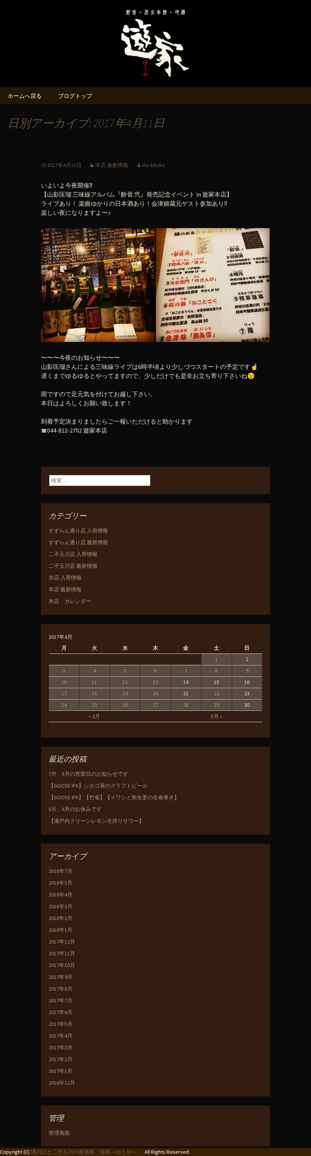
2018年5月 (60, 882)
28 (185, 704)
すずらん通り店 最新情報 (78, 542)
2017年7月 (60, 1000)
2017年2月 (60, 1059)
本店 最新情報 (111, 165)
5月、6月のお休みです (75, 809)
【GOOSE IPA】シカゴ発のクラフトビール (98, 785)
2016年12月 (62, 1082)
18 (94, 693)
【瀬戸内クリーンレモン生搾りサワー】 (96, 820)
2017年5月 (60, 1024)
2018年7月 (60, 871)
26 (125, 704)
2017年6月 (60, 1012)
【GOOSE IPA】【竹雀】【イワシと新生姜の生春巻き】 (114, 797)
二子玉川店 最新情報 (73, 565)
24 (64, 704)
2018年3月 (60, 906)
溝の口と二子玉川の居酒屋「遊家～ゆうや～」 (86, 1151)
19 (125, 693)
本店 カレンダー (70, 601)
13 (155, 682)
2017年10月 (62, 965)
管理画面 (59, 1132)
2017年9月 (60, 976)
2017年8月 (60, 988)
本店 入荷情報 (65, 577)
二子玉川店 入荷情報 (73, 554)
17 (64, 693)
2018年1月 (60, 929)
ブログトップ (75, 95)
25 (94, 704)
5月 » (216, 716)
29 (216, 704)
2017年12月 (62, 941)
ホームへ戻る (25, 95)
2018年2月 (60, 918)
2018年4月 (60, 894)
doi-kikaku (153, 165)
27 (155, 704)
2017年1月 (60, 1071)
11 (94, 682)
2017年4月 (60, 1035)
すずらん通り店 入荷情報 (78, 530)
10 (64, 682)
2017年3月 (60, 1047)
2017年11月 (62, 953)
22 (216, 693)
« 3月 (94, 716)
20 (155, 693)
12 (125, 682)
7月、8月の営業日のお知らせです (88, 773)
